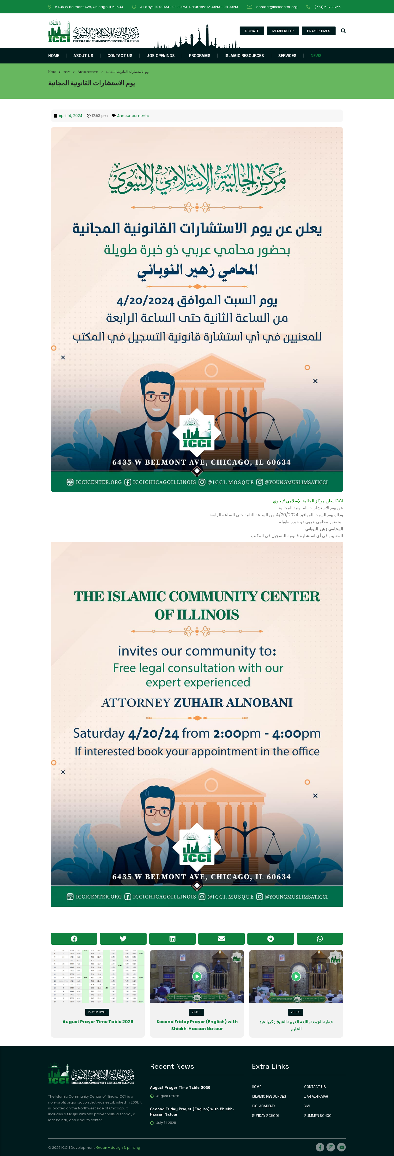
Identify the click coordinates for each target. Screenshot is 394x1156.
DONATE (252, 30)
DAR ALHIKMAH (316, 1096)
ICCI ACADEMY (263, 1106)
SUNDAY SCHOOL (266, 1116)
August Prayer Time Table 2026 (97, 1022)
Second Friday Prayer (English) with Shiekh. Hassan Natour (192, 1111)
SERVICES (287, 56)
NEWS (316, 56)
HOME (53, 56)
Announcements (133, 115)
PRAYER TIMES (318, 30)
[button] (74, 939)
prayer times (97, 1012)
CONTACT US (119, 56)
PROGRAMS (199, 56)
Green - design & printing (118, 1147)
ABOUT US (83, 56)
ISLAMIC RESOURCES (244, 56)
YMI (307, 1106)
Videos (196, 1012)
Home (52, 72)
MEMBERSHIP (283, 30)
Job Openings (161, 56)
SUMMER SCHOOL (318, 1116)
